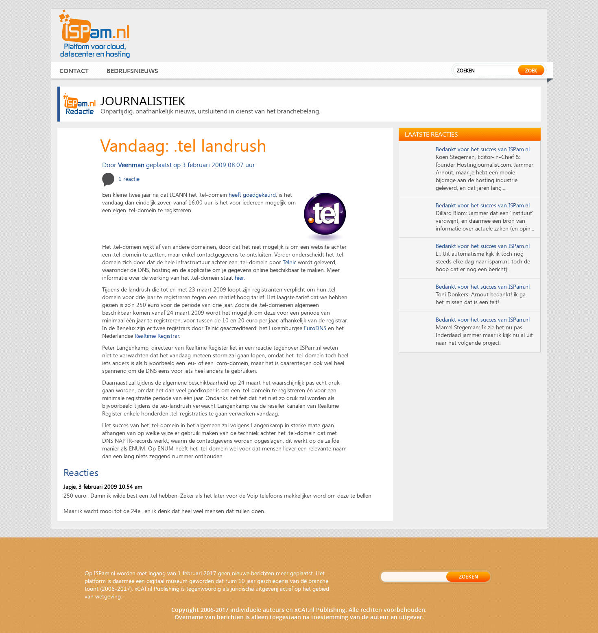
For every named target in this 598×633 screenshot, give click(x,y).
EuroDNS (315, 328)
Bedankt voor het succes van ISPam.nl (483, 149)
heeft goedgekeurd (252, 194)
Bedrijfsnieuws (132, 70)
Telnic (289, 262)
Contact (74, 70)
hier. (240, 277)
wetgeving (108, 596)
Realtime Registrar (157, 335)
